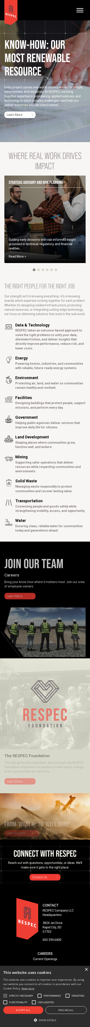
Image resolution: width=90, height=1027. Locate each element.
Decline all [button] (66, 1010)
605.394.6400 (52, 940)
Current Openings (45, 959)
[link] (45, 219)
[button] (34, 270)
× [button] (86, 969)
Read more (28, 988)
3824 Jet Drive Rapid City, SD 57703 (52, 927)
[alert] (45, 996)
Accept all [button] (23, 1010)
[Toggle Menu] (79, 10)
